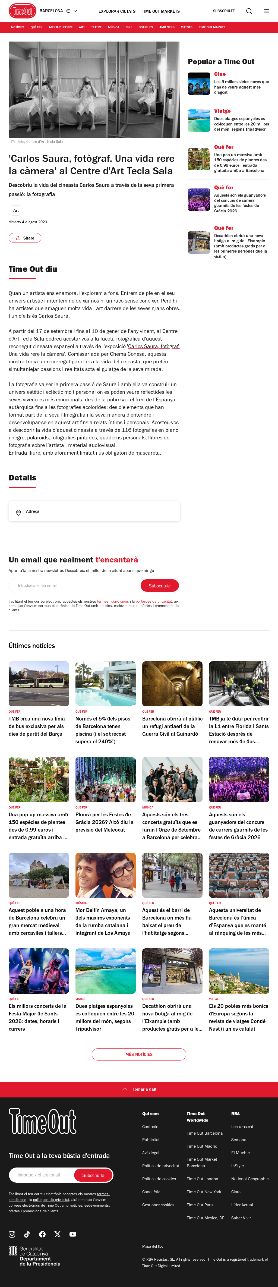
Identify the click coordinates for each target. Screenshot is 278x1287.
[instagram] (12, 1234)
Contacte (150, 1127)
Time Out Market (212, 27)
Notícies (17, 27)
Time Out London (202, 1179)
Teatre (96, 27)
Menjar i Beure (60, 27)
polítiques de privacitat (154, 602)
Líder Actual (242, 1205)
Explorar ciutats (117, 12)
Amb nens (167, 27)
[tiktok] (27, 1234)
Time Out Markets (161, 12)
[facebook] (42, 1234)
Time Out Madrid (202, 1147)
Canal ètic (151, 1192)
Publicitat (151, 1140)
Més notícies (139, 1055)
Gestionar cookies (158, 1205)
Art (82, 27)
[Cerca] (249, 11)
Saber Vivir (241, 1218)
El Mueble (240, 1153)
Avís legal (150, 1153)
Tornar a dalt (144, 1090)
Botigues (146, 27)
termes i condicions (113, 602)
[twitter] (57, 1234)
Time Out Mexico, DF (205, 1218)
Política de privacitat (160, 1166)
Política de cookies (159, 1179)
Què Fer (37, 27)
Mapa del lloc (152, 1247)
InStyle (237, 1166)
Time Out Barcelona (205, 1134)
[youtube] (73, 1234)
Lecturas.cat (242, 1127)
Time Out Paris (200, 1205)
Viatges (186, 27)
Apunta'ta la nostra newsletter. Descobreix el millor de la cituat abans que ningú (81, 571)
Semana (238, 1140)
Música (113, 27)
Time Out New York (204, 1192)
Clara (236, 1192)
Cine (129, 27)
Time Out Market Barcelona (202, 1163)
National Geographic (249, 1179)
